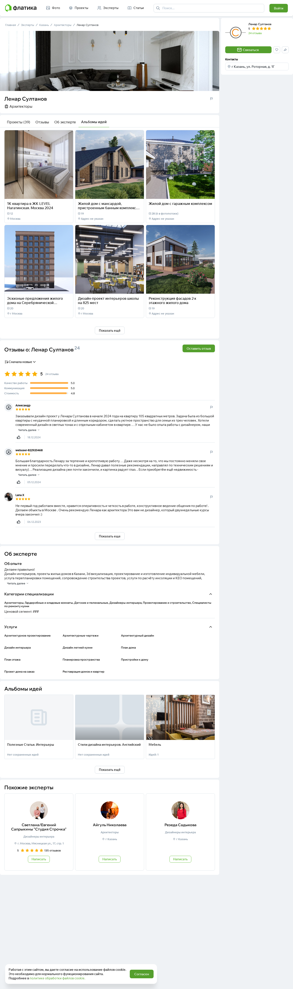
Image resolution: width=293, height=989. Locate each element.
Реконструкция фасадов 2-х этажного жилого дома (172, 300)
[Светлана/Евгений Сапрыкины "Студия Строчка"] (39, 832)
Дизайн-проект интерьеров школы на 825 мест (108, 300)
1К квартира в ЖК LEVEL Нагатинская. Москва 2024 (30, 205)
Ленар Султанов (87, 25)
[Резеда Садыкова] (180, 832)
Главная (10, 25)
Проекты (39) (18, 122)
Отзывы (42, 122)
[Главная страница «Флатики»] (20, 8)
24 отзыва (255, 33)
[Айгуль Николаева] (109, 832)
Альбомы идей (94, 121)
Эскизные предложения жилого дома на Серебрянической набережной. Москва (35, 302)
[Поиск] (158, 8)
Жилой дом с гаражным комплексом (180, 203)
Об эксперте (65, 122)
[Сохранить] (67, 192)
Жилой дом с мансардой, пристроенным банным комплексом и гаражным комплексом (109, 207)
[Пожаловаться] (211, 98)
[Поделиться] (58, 192)
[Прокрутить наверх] (285, 981)
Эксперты (27, 25)
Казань (44, 25)
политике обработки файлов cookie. (57, 978)
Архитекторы (62, 25)
